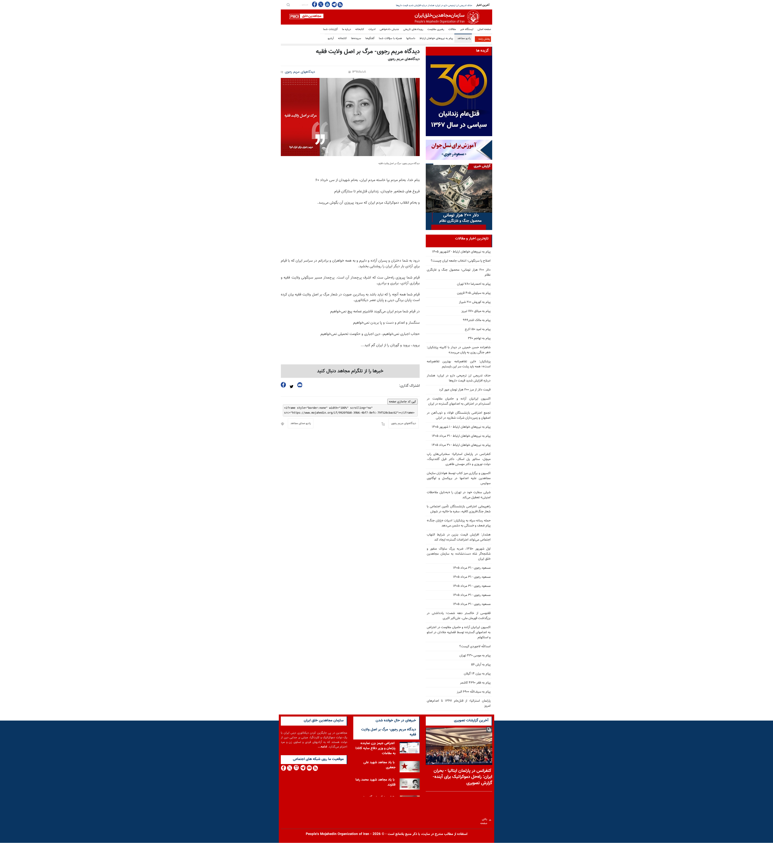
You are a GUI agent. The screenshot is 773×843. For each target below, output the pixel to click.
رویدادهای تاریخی (413, 29)
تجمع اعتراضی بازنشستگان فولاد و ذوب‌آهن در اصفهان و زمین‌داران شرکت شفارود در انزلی (459, 415)
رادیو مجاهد (464, 38)
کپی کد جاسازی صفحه (402, 401)
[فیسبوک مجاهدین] (314, 4)
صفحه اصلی (484, 29)
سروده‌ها (356, 38)
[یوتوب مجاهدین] (327, 4)
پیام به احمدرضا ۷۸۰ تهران (474, 284)
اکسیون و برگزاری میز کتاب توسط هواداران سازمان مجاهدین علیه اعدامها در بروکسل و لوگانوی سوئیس (459, 478)
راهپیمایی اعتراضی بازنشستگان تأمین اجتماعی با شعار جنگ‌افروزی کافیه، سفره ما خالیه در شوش (459, 509)
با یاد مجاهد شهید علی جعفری (379, 764)
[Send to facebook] (283, 384)
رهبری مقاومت (435, 29)
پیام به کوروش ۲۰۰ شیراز (475, 302)
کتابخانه (359, 29)
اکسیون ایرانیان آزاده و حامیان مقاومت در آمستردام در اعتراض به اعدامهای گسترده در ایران (459, 401)
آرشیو (331, 38)
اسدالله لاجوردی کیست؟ (475, 646)
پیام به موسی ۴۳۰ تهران (475, 655)
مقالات (452, 29)
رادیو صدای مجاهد (300, 423)
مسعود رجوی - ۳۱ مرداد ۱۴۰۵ (472, 568)
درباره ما (346, 29)
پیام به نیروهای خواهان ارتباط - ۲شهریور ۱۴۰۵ (461, 251)
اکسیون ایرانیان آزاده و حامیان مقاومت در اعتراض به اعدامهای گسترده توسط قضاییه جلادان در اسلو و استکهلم (459, 632)
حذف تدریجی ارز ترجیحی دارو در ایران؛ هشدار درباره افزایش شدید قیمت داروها (459, 378)
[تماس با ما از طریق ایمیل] (309, 768)
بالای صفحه (484, 820)
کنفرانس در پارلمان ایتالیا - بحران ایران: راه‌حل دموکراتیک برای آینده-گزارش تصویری (462, 777)
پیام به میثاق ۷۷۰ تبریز (476, 311)
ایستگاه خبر (466, 29)
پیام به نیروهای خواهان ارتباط (436, 38)
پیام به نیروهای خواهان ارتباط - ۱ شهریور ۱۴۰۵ (461, 427)
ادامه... (322, 747)
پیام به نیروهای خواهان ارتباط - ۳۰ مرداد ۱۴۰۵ (461, 445)
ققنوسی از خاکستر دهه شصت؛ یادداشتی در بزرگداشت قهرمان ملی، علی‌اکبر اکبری (459, 616)
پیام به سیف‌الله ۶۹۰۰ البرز (474, 691)
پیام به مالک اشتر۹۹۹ (477, 320)
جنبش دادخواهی (389, 29)
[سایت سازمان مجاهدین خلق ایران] (386, 17)
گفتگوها (370, 38)
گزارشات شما (330, 29)
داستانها (410, 38)
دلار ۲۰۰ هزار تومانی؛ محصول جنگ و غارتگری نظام (459, 272)
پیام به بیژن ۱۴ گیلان (477, 673)
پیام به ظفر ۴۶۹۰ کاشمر (475, 682)
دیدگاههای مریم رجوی (300, 72)
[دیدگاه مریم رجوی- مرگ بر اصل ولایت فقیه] (350, 117)
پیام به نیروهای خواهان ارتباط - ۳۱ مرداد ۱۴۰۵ (461, 436)
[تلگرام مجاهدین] (334, 4)
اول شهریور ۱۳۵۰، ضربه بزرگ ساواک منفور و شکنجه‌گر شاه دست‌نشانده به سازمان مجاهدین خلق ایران (459, 553)
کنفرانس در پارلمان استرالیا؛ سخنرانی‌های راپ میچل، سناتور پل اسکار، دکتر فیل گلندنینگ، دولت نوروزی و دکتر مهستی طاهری (459, 459)
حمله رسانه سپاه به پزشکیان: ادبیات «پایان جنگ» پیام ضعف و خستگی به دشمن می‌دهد (459, 523)
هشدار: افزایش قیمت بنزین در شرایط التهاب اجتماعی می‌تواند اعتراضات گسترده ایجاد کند (459, 537)
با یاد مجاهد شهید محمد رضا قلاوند (375, 782)
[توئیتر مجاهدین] (320, 4)
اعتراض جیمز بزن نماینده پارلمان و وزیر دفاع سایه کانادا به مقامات (375, 748)
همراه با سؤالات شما (390, 38)
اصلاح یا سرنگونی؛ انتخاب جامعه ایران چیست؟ (461, 260)
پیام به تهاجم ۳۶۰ (479, 338)
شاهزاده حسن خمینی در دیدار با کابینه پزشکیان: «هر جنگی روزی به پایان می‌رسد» (459, 350)
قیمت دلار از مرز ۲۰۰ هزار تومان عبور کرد (453, 5)
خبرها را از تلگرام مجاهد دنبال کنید (350, 371)
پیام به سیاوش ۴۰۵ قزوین (474, 293)
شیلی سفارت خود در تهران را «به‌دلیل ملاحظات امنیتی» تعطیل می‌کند (459, 495)
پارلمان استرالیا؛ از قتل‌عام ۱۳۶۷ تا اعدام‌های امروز (459, 703)
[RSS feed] (340, 4)
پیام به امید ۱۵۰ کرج (478, 329)
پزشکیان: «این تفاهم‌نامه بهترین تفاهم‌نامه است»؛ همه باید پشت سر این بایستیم (459, 364)
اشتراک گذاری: (409, 386)
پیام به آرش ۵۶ (481, 664)
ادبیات (371, 29)
